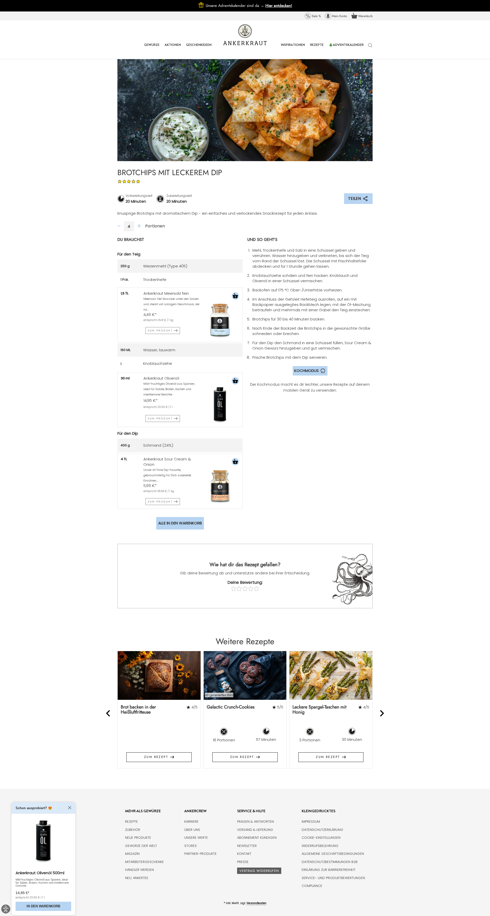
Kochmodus (306, 370)
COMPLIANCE (312, 885)
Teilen (354, 198)
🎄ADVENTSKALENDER (346, 48)
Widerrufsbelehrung (320, 845)
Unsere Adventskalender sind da (235, 5)
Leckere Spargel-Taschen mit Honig (319, 710)
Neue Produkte (138, 837)
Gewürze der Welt (141, 845)
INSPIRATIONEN (293, 48)
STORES (190, 845)
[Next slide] (381, 713)
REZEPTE (317, 48)
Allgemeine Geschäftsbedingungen (333, 853)
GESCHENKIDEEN (199, 48)
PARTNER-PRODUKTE (200, 853)
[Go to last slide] (108, 713)
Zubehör (132, 829)
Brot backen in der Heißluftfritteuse (138, 710)
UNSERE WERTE (196, 837)
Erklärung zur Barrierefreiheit (329, 869)
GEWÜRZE (152, 48)
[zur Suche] (370, 48)
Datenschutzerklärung (322, 829)
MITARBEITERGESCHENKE (144, 861)
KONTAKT (244, 853)
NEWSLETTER (247, 845)
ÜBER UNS (192, 829)
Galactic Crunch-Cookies (230, 707)
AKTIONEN (173, 48)
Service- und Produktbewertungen (333, 877)
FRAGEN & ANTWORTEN (255, 821)
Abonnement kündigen (257, 837)
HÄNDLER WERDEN (139, 869)
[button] (235, 296)
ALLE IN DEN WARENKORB (180, 523)
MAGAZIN (132, 853)
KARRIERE (191, 821)
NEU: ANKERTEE (136, 877)
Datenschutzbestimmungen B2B (330, 861)
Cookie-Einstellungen (321, 837)
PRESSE (243, 861)
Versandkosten (256, 903)
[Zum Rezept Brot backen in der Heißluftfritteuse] (159, 675)
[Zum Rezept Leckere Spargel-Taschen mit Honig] (330, 675)
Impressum (311, 821)
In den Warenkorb (43, 906)
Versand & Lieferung (255, 829)
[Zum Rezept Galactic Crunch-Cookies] (245, 675)
